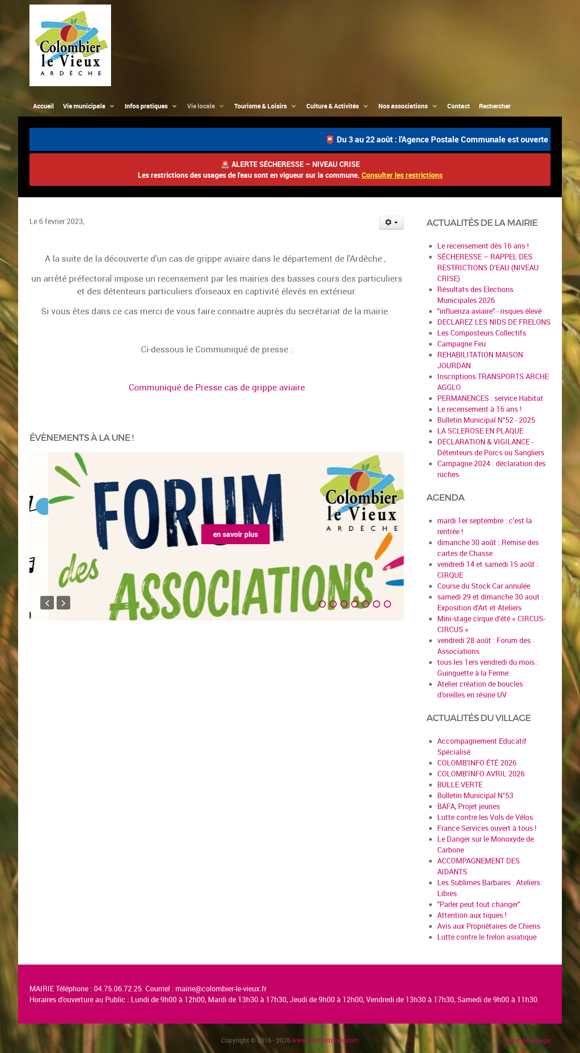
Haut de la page (528, 1040)
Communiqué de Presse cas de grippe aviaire (217, 387)
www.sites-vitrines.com (325, 1040)
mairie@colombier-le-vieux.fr (220, 989)
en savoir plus (216, 534)
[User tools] (391, 222)
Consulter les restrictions (402, 175)
